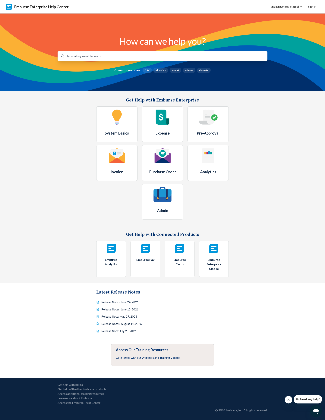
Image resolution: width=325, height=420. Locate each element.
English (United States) (284, 6)
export (175, 70)
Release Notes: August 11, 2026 (121, 323)
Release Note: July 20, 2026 (118, 331)
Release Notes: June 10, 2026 (119, 309)
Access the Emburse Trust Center (79, 402)
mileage (189, 70)
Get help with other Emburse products (82, 389)
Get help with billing (70, 384)
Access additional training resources (81, 393)
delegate (203, 70)
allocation (161, 70)
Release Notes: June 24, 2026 (119, 302)
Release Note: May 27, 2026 (119, 316)
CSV (147, 70)
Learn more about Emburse (75, 398)
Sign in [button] (312, 6)
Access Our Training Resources (142, 349)
